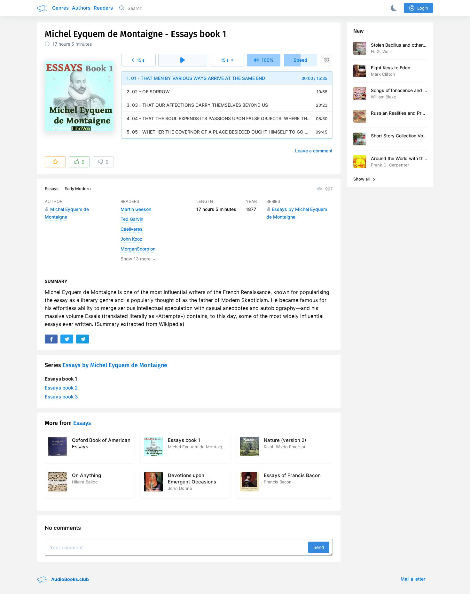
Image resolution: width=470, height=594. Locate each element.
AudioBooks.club (69, 579)
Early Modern (78, 188)
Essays (52, 188)
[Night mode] (392, 8)
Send (318, 547)
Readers (103, 8)
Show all (362, 178)
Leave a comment (314, 150)
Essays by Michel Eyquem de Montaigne (115, 365)
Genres (60, 8)
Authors (81, 8)
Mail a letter (413, 579)
